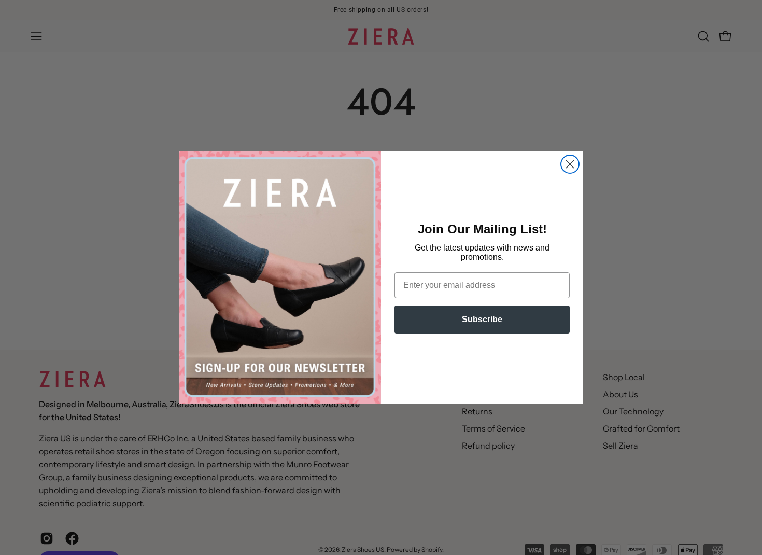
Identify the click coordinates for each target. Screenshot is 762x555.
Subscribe (482, 319)
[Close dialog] (570, 164)
